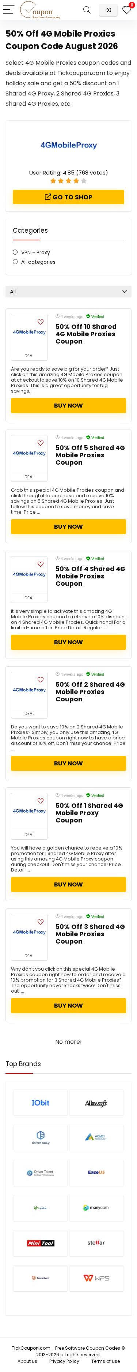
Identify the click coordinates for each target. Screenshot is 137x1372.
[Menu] (9, 10)
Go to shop (71, 197)
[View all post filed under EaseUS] (96, 1173)
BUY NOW (68, 405)
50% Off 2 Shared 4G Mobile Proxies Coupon (90, 692)
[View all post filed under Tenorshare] (40, 1278)
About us (27, 1361)
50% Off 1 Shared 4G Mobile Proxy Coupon (89, 813)
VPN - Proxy (35, 252)
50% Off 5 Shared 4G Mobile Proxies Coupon (90, 455)
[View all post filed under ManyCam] (96, 1208)
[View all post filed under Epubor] (40, 1208)
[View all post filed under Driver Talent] (40, 1173)
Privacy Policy (64, 1361)
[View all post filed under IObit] (40, 1103)
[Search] (87, 10)
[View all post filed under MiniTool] (40, 1243)
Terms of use (105, 1361)
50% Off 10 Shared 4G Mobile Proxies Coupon (86, 334)
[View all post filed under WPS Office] (96, 1278)
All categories (38, 262)
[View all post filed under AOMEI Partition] (96, 1138)
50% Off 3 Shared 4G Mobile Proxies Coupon (90, 934)
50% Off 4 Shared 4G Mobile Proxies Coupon (90, 576)
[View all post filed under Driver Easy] (40, 1138)
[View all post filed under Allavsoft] (96, 1103)
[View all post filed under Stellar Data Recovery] (96, 1243)
